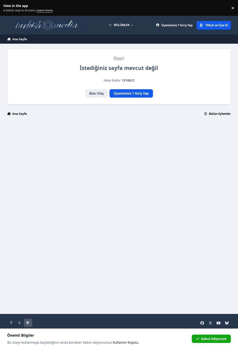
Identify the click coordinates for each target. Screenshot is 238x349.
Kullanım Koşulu (125, 342)
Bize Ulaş (96, 93)
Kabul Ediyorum (214, 338)
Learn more (9, 8)
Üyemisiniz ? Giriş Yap (131, 93)
